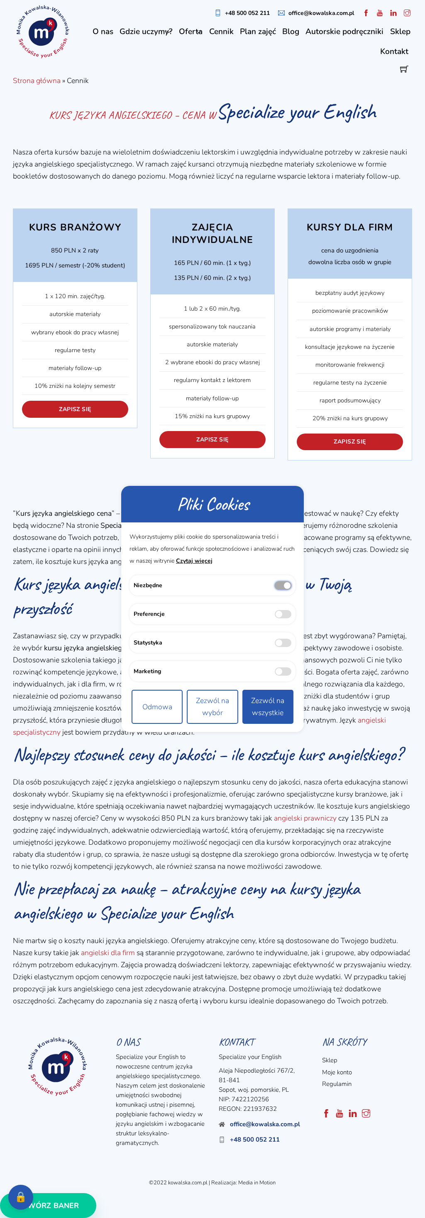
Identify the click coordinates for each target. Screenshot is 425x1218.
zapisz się (75, 409)
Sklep (400, 31)
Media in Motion (257, 1182)
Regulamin (337, 1084)
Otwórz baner (48, 1206)
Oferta (191, 31)
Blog (290, 31)
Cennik (221, 31)
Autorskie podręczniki (344, 31)
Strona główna (37, 81)
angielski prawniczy (305, 818)
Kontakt (394, 51)
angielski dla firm (108, 953)
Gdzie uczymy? (146, 31)
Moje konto (337, 1072)
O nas (103, 31)
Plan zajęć (258, 31)
